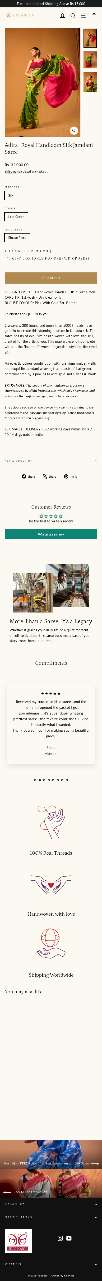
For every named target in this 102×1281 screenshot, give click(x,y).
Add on (28, 251)
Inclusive (14, 229)
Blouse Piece (17, 238)
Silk (10, 195)
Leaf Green (16, 217)
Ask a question (19, 460)
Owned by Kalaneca (62, 1275)
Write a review (51, 534)
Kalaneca (15, 1204)
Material (13, 187)
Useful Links (18, 1217)
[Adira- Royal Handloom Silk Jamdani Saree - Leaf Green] (7, 1118)
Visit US (13, 1264)
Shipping (11, 171)
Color (10, 208)
